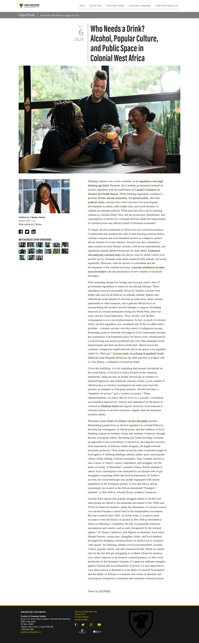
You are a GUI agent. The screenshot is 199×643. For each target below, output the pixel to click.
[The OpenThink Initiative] (29, 6)
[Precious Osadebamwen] (64, 244)
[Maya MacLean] (47, 244)
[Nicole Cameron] (30, 257)
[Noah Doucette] (56, 244)
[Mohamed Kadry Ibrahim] (47, 251)
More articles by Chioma (30, 224)
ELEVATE (104, 591)
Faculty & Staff (81, 619)
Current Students (82, 617)
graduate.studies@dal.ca (31, 632)
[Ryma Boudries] (22, 257)
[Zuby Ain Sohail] (56, 251)
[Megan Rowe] (39, 244)
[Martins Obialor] (22, 251)
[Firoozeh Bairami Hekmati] (30, 244)
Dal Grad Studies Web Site (86, 612)
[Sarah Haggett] (30, 251)
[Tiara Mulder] (39, 257)
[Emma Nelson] (22, 244)
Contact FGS (80, 614)
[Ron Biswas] (39, 251)
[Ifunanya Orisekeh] (64, 251)
